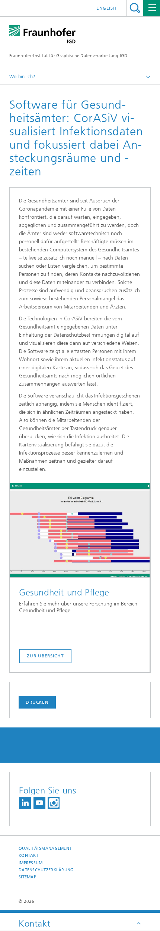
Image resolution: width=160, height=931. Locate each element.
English (106, 8)
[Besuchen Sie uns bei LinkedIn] (25, 803)
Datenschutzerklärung (46, 870)
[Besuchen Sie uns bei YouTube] (39, 803)
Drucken (37, 702)
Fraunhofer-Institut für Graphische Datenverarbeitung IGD (68, 55)
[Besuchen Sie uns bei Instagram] (54, 803)
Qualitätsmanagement (45, 848)
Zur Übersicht (45, 655)
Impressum (30, 863)
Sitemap (27, 877)
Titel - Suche (135, 8)
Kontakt (28, 855)
